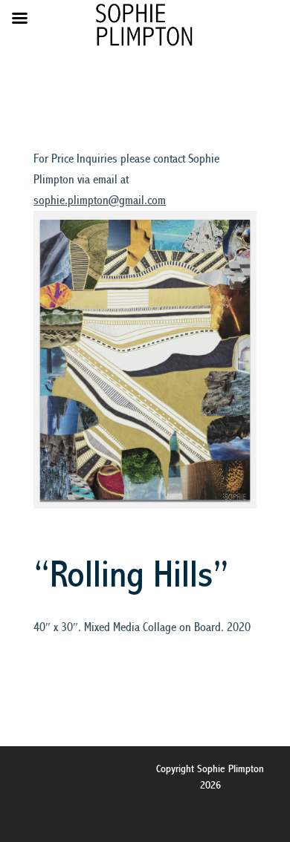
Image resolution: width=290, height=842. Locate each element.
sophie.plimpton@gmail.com (99, 200)
